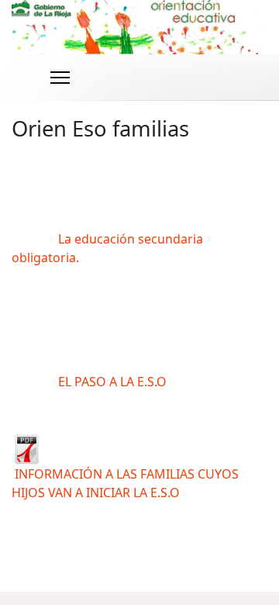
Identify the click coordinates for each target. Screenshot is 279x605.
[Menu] (60, 77)
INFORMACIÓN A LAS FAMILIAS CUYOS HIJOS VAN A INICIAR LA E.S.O (125, 483)
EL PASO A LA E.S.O (112, 381)
